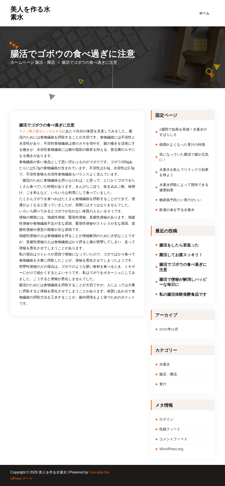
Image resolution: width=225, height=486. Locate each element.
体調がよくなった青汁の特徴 (182, 144)
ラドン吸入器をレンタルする (40, 131)
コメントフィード (173, 439)
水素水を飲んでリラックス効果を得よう (184, 172)
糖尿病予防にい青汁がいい (180, 200)
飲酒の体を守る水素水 (176, 210)
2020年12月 (168, 329)
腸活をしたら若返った (179, 245)
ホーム (204, 13)
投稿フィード (169, 429)
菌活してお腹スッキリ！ (181, 254)
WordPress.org (171, 449)
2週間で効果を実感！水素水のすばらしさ (183, 132)
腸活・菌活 (45, 62)
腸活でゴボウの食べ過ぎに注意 (183, 267)
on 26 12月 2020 (39, 91)
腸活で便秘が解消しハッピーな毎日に (183, 282)
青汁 (162, 384)
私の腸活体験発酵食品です (183, 294)
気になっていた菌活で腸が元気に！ (184, 157)
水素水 (164, 364)
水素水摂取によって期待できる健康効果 (184, 187)
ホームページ (22, 62)
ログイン (166, 419)
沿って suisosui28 (71, 91)
